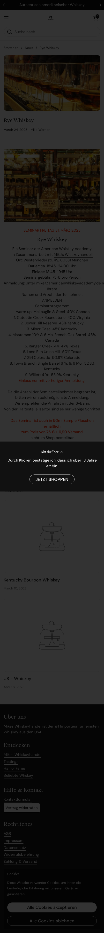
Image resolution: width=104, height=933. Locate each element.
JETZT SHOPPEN (52, 479)
